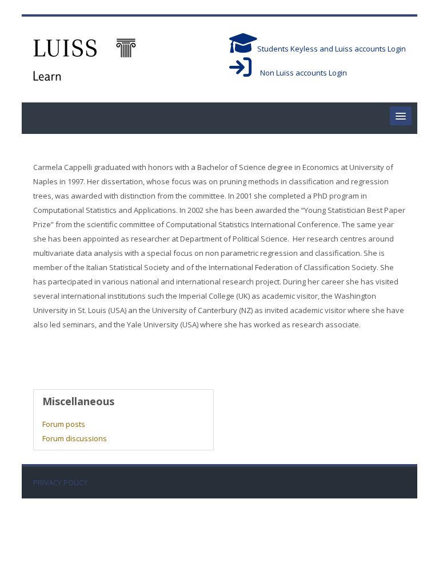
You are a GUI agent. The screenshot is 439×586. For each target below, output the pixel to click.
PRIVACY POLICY (60, 482)
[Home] (84, 58)
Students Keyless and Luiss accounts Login (331, 48)
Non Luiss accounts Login (299, 73)
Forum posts (63, 424)
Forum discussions (74, 438)
